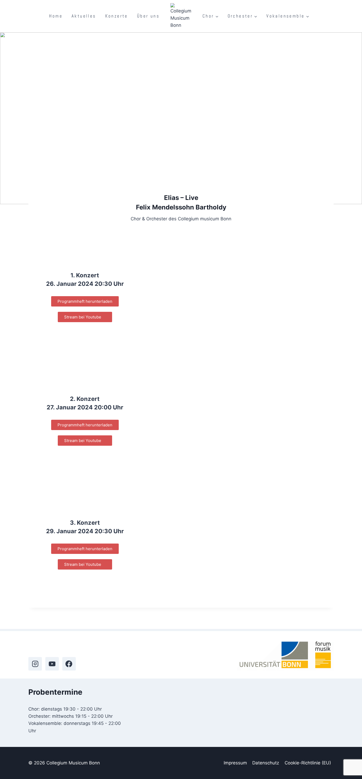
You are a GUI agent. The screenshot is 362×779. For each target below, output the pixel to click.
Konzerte (116, 16)
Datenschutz (265, 762)
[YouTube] (52, 664)
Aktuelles (84, 16)
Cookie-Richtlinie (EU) (308, 762)
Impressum (235, 762)
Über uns (148, 16)
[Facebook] (69, 664)
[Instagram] (35, 664)
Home (56, 16)
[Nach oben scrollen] (348, 761)
